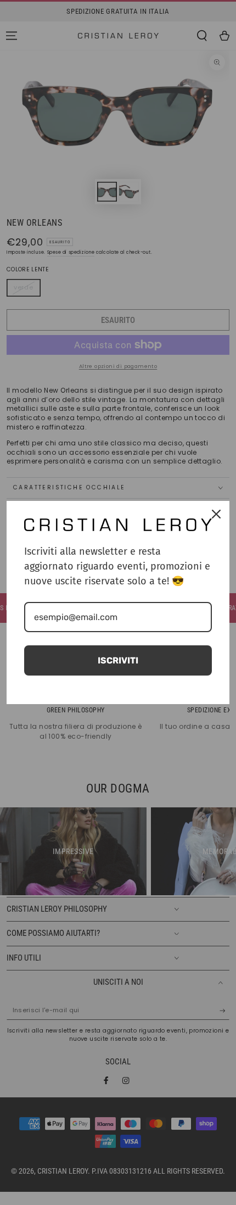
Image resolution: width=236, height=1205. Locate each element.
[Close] (216, 514)
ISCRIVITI (118, 660)
